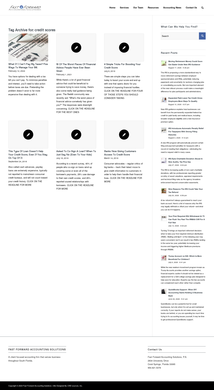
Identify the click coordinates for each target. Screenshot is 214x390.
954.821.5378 (154, 367)
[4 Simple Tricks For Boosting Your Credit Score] (124, 47)
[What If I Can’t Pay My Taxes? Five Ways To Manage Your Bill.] (28, 47)
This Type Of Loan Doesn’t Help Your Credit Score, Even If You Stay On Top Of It (27, 154)
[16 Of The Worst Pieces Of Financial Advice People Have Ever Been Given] (76, 47)
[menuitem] (112, 7)
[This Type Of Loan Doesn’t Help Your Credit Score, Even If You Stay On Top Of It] (28, 134)
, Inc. (75, 385)
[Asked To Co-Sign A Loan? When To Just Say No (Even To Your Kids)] (76, 134)
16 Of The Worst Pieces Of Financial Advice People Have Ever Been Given (76, 67)
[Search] (202, 7)
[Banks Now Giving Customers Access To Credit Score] (124, 134)
